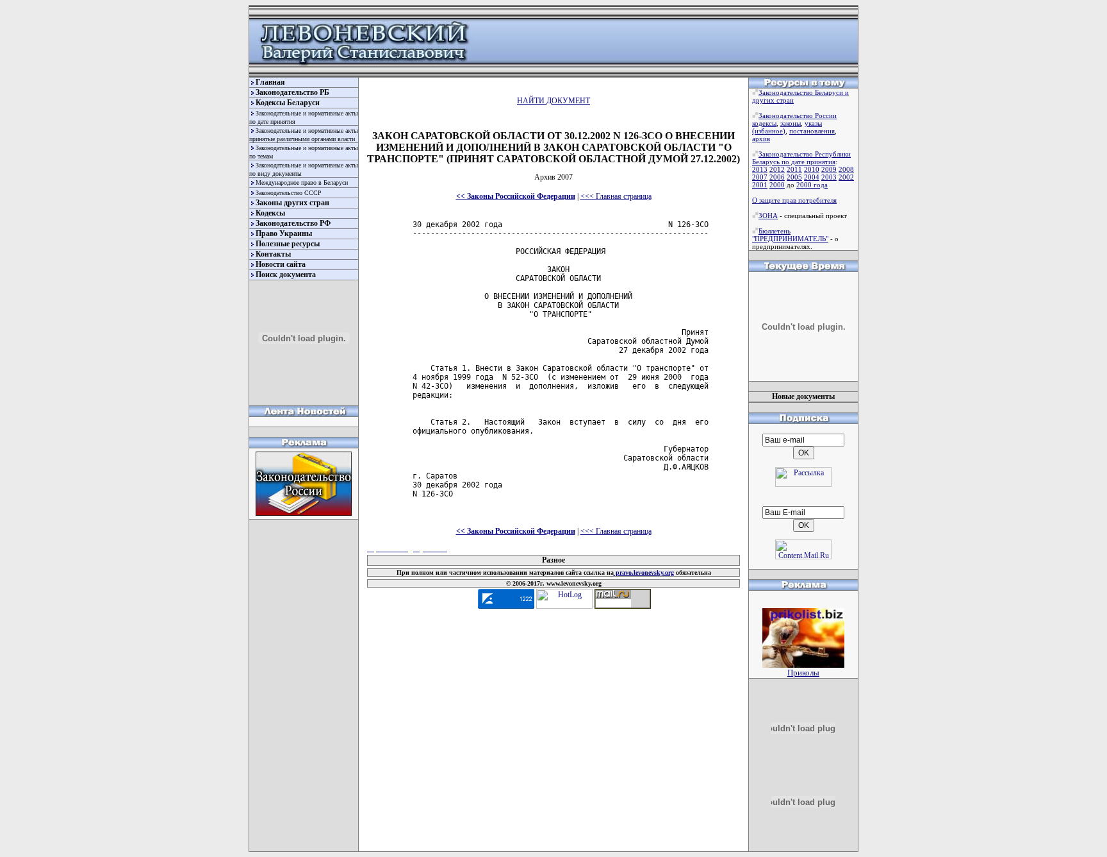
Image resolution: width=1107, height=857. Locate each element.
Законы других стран (292, 202)
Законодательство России (797, 115)
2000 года (812, 185)
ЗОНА (768, 215)
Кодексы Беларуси (288, 102)
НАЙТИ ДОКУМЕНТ (553, 100)
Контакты (273, 254)
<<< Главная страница (616, 196)
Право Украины (284, 233)
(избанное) (768, 131)
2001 (759, 185)
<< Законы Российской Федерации (515, 196)
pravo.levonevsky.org (644, 572)
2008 (846, 169)
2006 (777, 177)
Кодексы (270, 212)
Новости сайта (281, 264)
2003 (829, 177)
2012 (777, 169)
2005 (794, 177)
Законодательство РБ (292, 92)
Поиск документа (286, 274)
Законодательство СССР (289, 192)
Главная (270, 82)
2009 (829, 169)
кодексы (764, 123)
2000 (777, 185)
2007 (759, 177)
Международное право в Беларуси (302, 182)
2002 (846, 177)
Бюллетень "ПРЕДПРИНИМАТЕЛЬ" (790, 234)
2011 (794, 169)
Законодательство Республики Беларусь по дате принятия (801, 157)
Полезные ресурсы (288, 243)
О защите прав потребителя (794, 200)
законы (790, 123)
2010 (811, 169)
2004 (811, 177)
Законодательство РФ (293, 223)
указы (813, 123)
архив (761, 138)
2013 (759, 169)
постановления (812, 131)
